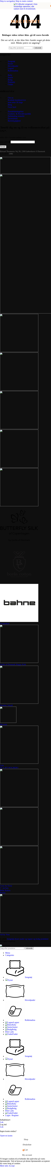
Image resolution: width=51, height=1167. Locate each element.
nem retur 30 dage (15, 102)
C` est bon (4, 888)
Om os (10, 98)
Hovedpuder (13, 66)
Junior (10, 77)
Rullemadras (13, 71)
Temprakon (4, 623)
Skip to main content (24, 1)
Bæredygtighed (14, 121)
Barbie (2, 893)
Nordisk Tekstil (6, 705)
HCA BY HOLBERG (9, 768)
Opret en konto (6, 1136)
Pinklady (11, 82)
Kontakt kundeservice (17, 100)
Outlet (10, 84)
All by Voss (5, 934)
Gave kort (12, 107)
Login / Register (12, 1115)
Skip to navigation (8, 1)
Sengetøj (11, 61)
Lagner (11, 68)
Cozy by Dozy (6, 886)
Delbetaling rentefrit (16, 116)
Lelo (2, 765)
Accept (12, 1166)
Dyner (10, 64)
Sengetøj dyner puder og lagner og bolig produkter (27, 939)
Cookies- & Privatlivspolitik (19, 114)
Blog (10, 105)
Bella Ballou (5, 890)
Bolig (10, 80)
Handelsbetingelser (16, 111)
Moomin (3, 724)
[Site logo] (25, 37)
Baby (10, 75)
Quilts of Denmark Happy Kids (13, 664)
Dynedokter (13, 118)
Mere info (4, 1166)
